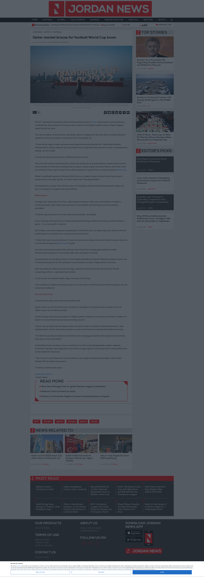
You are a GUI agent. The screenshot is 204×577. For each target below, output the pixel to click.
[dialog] (102, 569)
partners (19, 566)
